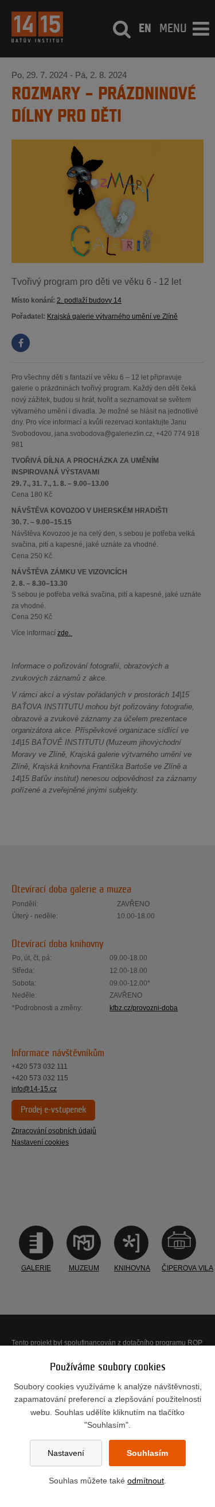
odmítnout (145, 1480)
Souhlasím (147, 1453)
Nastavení (66, 1453)
